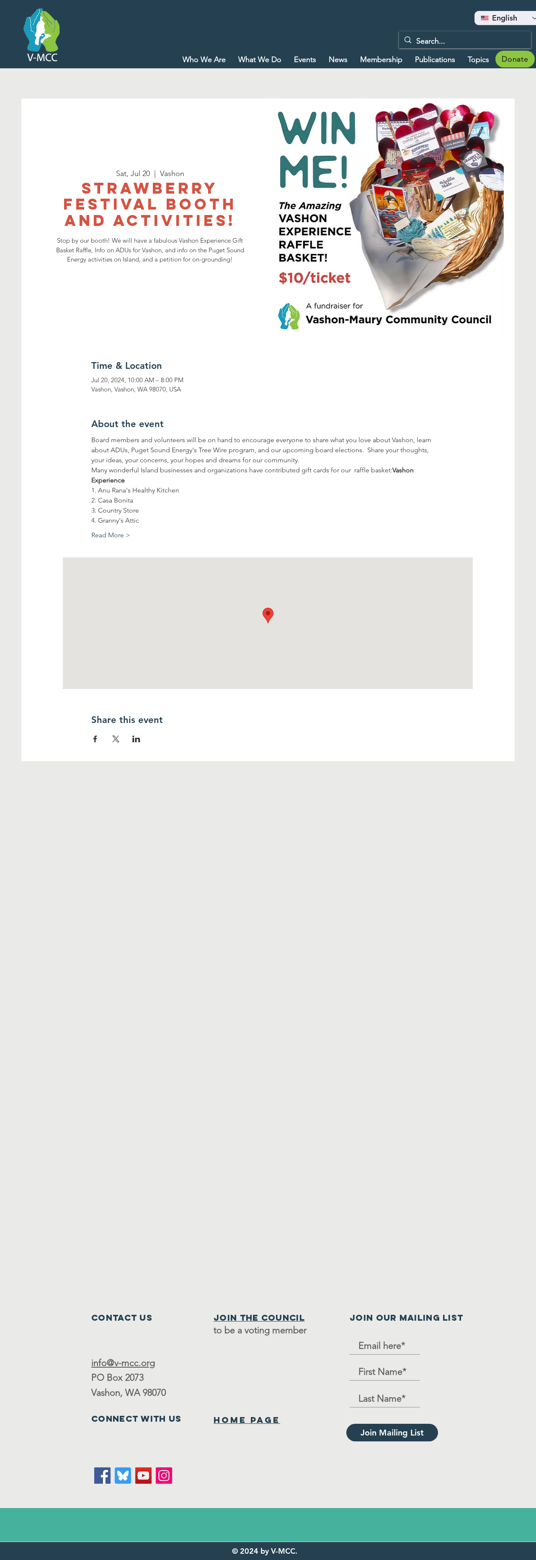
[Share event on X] (116, 739)
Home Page (247, 1420)
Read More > (110, 535)
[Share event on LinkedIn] (136, 739)
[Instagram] (164, 1475)
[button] (260, 59)
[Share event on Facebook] (95, 739)
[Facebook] (102, 1475)
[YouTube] (143, 1475)
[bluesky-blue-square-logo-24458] (123, 1475)
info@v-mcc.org (123, 1362)
